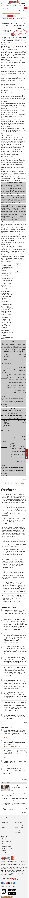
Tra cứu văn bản (18, 820)
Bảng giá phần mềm (6, 838)
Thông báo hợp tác (6, 852)
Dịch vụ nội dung (18, 830)
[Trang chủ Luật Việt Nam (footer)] (14, 858)
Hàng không (10, 765)
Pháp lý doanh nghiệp (20, 825)
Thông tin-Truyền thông (15, 746)
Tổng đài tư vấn (18, 832)
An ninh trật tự (7, 756)
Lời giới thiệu (5, 820)
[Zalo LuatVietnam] (4, 883)
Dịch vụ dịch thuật (19, 827)
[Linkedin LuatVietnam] (14, 883)
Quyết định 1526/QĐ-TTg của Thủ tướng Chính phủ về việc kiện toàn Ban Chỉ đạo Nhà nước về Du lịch (15, 717)
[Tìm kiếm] (25, 8)
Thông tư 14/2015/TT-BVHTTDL (18, 482)
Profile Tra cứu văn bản (7, 825)
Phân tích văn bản (19, 822)
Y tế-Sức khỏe (7, 737)
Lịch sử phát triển (6, 822)
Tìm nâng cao (23, 10)
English (22, 3)
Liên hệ (4, 827)
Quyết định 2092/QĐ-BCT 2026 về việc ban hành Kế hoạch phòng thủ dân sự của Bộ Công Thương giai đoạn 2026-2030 (15, 752)
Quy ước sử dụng (6, 843)
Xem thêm (24, 722)
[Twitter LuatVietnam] (11, 883)
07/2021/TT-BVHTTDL (20, 483)
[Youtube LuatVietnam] (7, 883)
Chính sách (12, 776)
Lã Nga (24, 479)
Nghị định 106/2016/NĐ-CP (8, 483)
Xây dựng (6, 765)
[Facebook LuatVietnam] (2, 883)
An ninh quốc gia (13, 756)
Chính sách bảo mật (6, 846)
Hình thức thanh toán (6, 841)
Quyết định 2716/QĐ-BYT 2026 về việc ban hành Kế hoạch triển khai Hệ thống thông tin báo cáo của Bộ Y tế (14, 742)
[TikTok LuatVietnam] (9, 883)
